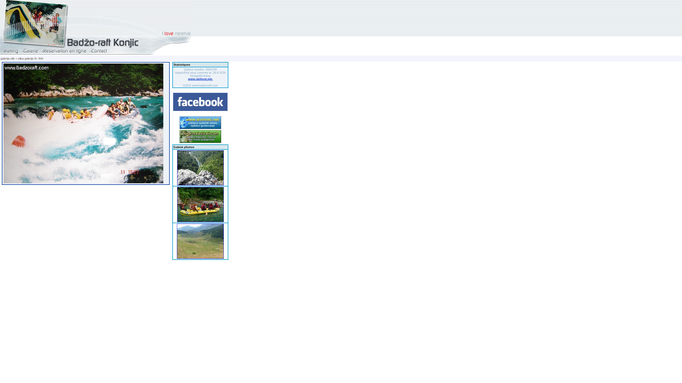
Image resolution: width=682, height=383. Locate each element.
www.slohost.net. (200, 79)
